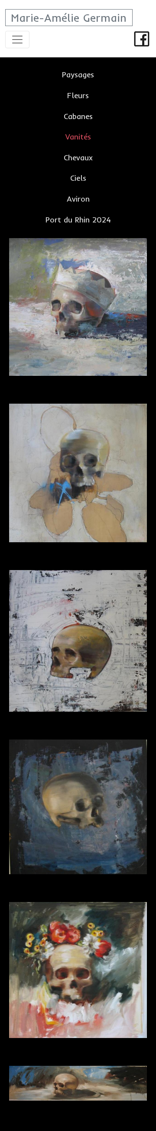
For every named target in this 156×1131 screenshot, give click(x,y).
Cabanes (78, 116)
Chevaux (78, 157)
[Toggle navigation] (17, 39)
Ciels (78, 177)
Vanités (78, 136)
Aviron (78, 198)
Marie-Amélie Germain (69, 17)
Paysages (78, 74)
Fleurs (78, 95)
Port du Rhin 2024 (78, 219)
